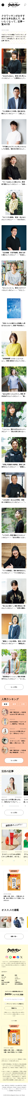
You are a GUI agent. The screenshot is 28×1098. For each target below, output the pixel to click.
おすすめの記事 (5, 982)
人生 (16, 980)
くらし (16, 977)
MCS (17, 1088)
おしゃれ (4, 977)
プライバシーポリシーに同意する (15, 1003)
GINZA (24, 1085)
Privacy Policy (17, 1090)
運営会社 (20, 1059)
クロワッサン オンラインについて (9, 1059)
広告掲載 (11, 1090)
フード (3, 978)
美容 (16, 975)
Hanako (4, 1087)
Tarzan (14, 1087)
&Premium (9, 1087)
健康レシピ (4, 984)
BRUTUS (7, 1085)
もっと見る (14, 687)
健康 (3, 975)
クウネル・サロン (8, 1088)
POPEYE (12, 1085)
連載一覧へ (14, 936)
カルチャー (17, 978)
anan (3, 1085)
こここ (13, 1088)
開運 (3, 980)
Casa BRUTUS (18, 1085)
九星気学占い (18, 982)
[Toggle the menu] (3, 5)
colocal (19, 1087)
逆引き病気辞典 (19, 984)
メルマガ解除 (14, 1020)
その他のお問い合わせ (14, 1060)
